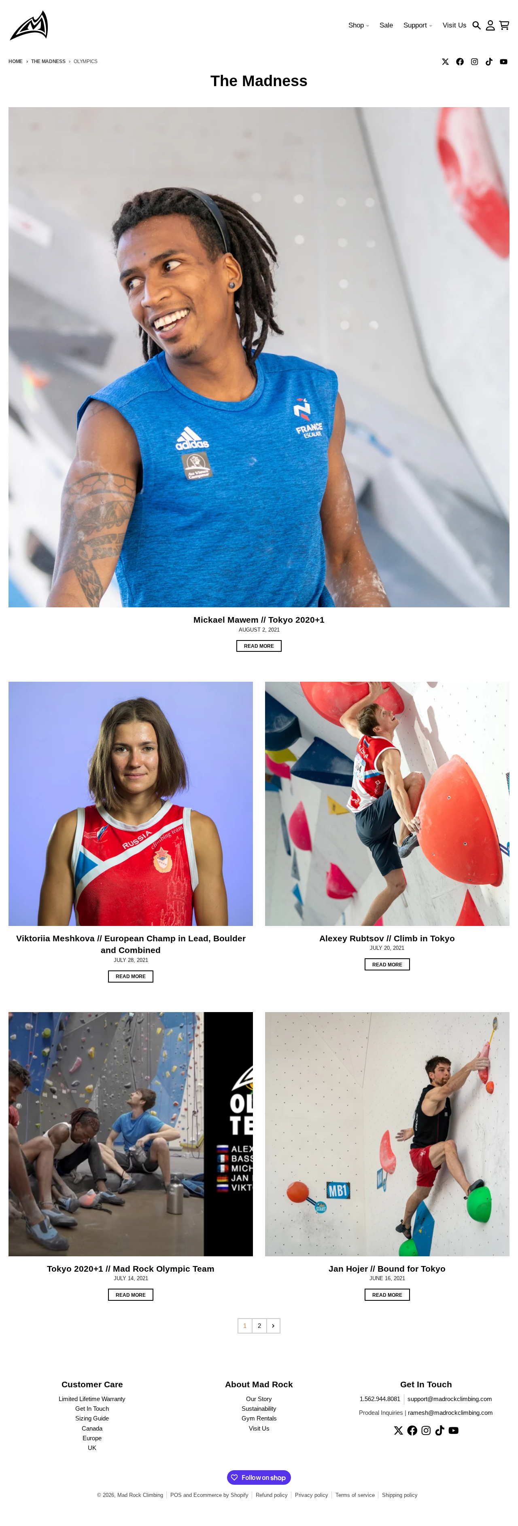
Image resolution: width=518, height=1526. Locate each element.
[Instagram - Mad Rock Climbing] (474, 61)
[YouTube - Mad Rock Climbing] (504, 61)
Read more (259, 646)
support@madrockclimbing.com (450, 1399)
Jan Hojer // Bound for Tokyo (387, 1269)
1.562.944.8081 (380, 1399)
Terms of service (355, 1495)
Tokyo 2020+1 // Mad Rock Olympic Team (130, 1269)
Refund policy (272, 1495)
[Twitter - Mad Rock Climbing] (445, 61)
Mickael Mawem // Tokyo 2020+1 (259, 620)
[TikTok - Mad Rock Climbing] (489, 61)
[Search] (476, 25)
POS (176, 1495)
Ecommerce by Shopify (220, 1495)
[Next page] (273, 1326)
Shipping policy (400, 1495)
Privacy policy (311, 1495)
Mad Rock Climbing (140, 1495)
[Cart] (504, 25)
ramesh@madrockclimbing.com (450, 1413)
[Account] (490, 25)
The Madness (48, 61)
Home (15, 61)
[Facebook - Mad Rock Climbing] (460, 61)
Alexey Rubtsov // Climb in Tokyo (387, 938)
